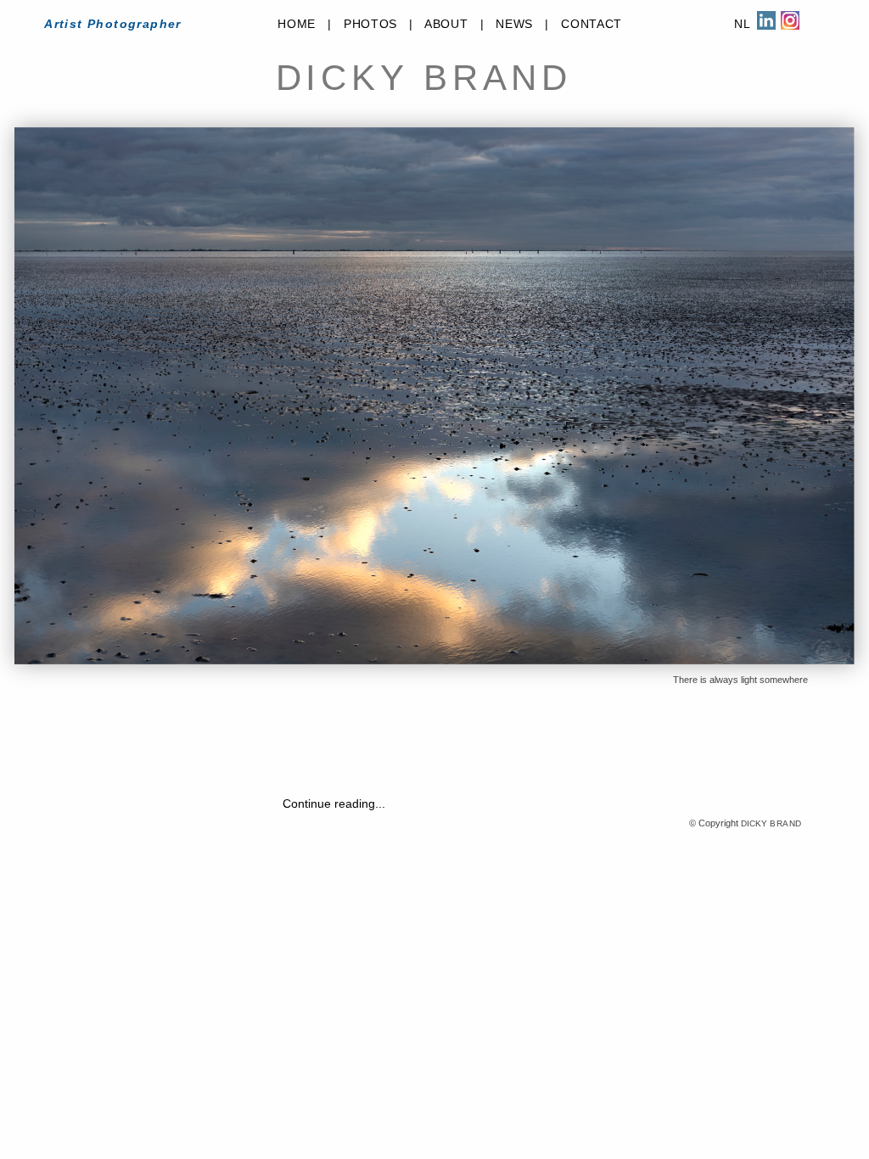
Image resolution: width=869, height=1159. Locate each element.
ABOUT (446, 24)
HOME (297, 24)
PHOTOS (370, 24)
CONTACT (591, 24)
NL (742, 24)
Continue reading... (334, 803)
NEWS (514, 24)
